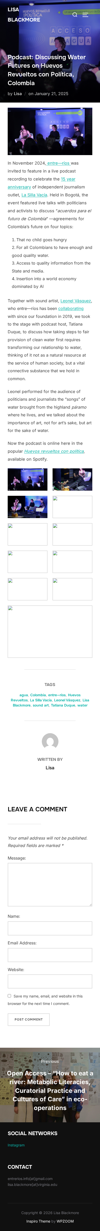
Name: (14, 916)
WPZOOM (65, 1221)
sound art (41, 705)
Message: (17, 858)
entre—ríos (58, 163)
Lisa (18, 93)
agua (23, 695)
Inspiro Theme (38, 1221)
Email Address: (22, 942)
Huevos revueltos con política (54, 451)
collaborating (71, 308)
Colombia (38, 695)
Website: (16, 969)
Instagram (16, 1145)
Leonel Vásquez (76, 300)
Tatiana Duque (63, 705)
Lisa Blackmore (24, 14)
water (82, 705)
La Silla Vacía (34, 194)
